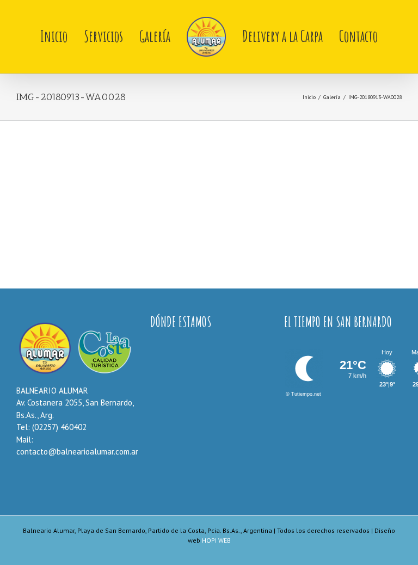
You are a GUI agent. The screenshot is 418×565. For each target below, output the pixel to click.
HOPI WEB (216, 540)
